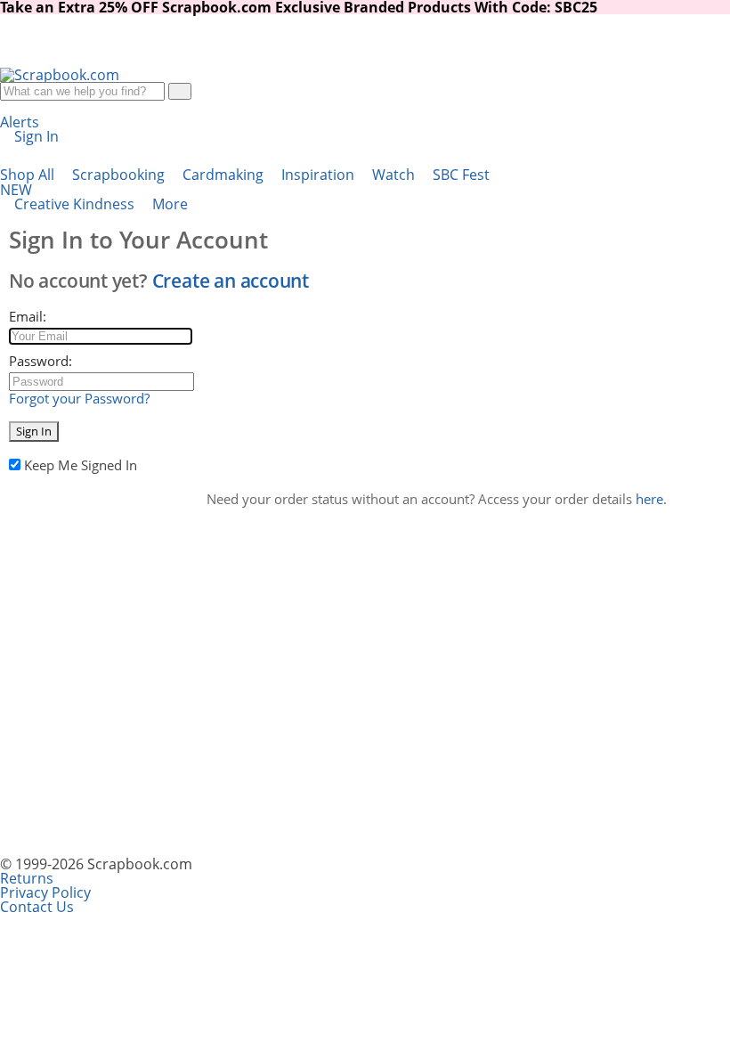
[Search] (179, 91)
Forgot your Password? (79, 398)
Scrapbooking (120, 174)
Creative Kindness (76, 204)
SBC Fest (245, 182)
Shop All (29, 174)
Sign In (34, 431)
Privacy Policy (45, 892)
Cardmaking (224, 174)
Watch (395, 174)
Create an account (230, 280)
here (649, 499)
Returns (26, 878)
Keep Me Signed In (80, 465)
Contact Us (37, 907)
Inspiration (319, 174)
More (171, 204)
